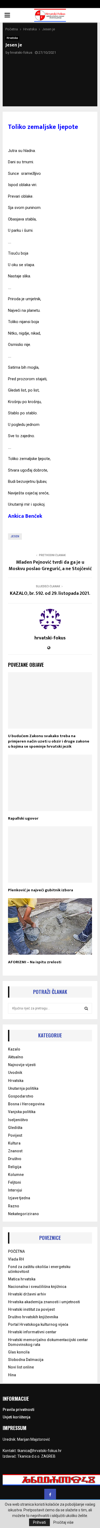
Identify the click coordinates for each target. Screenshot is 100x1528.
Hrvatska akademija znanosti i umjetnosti (44, 1302)
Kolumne (16, 1174)
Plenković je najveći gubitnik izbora (40, 890)
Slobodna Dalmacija (25, 1359)
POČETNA (16, 1251)
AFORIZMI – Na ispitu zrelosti (34, 962)
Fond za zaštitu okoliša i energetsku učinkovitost (39, 1269)
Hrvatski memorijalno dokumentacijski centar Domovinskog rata (48, 1342)
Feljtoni (14, 1182)
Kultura (14, 1143)
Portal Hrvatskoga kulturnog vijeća (38, 1324)
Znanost (15, 1151)
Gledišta (15, 1127)
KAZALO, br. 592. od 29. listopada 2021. (50, 593)
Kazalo (14, 1049)
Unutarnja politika (23, 1088)
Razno (13, 1206)
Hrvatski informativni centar (32, 1332)
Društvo (14, 1159)
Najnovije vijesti (22, 1065)
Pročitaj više (63, 1522)
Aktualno (15, 1057)
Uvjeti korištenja (16, 1417)
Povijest (15, 1135)
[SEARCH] (86, 1008)
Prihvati (39, 1522)
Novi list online (21, 1367)
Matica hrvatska (21, 1279)
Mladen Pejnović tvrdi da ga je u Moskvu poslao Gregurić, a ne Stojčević (50, 565)
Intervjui (15, 1190)
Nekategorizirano (23, 1214)
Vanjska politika (21, 1112)
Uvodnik (15, 1072)
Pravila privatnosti (18, 1409)
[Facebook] (50, 1495)
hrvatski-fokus (21, 52)
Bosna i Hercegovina (26, 1104)
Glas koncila (19, 1352)
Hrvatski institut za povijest (31, 1309)
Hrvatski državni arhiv (27, 1294)
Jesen (15, 536)
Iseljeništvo (18, 1120)
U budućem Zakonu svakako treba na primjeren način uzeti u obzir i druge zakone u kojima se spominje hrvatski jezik (48, 741)
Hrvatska (12, 38)
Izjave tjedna (19, 1198)
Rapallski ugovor (23, 818)
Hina (12, 1375)
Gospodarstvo (20, 1096)
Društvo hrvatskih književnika (33, 1317)
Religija (14, 1167)
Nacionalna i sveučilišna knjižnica (37, 1286)
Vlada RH (16, 1259)
